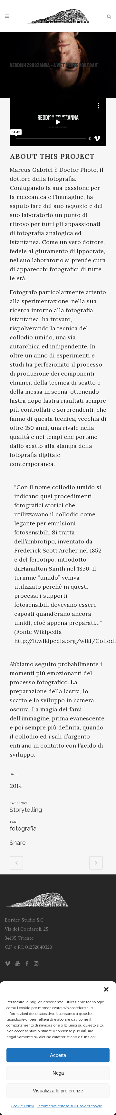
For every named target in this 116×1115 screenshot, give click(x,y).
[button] (106, 989)
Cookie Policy (22, 1106)
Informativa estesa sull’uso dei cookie (69, 1106)
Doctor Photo (78, 169)
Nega (58, 1073)
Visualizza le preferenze (58, 1090)
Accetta (58, 1055)
